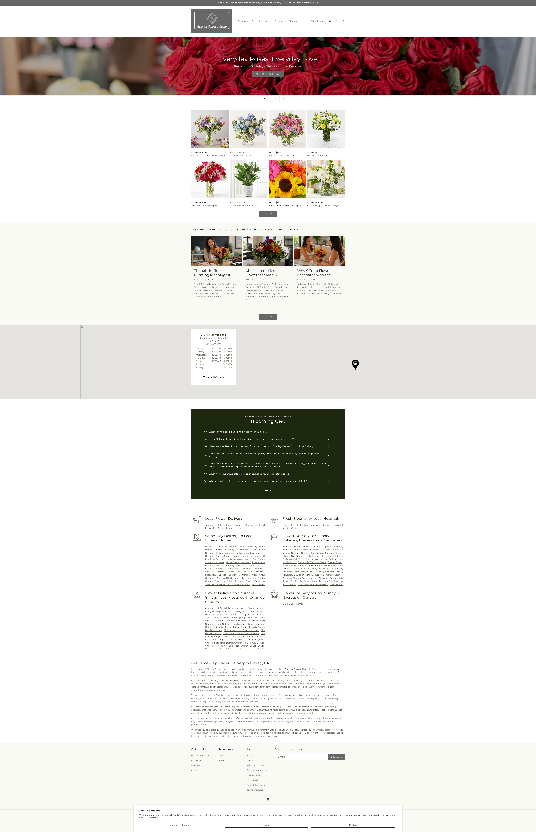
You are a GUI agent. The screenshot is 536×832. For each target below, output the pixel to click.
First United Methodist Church (249, 636)
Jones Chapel (257, 646)
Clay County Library (331, 556)
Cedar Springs (233, 525)
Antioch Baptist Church (251, 608)
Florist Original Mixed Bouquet (285, 205)
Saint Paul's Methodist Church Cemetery (227, 584)
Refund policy (253, 780)
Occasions (196, 760)
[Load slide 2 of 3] (264, 99)
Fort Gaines (219, 528)
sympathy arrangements (262, 686)
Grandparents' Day (200, 755)
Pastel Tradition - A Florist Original (209, 155)
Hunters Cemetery (244, 553)
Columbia (248, 525)
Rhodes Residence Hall (305, 578)
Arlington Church (244, 611)
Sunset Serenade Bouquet (282, 155)
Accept (266, 825)
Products (195, 765)
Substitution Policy (256, 785)
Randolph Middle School (329, 571)
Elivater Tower (335, 562)
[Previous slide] (253, 99)
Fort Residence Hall (312, 565)
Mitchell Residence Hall (303, 568)
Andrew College (291, 546)
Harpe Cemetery (225, 553)
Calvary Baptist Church (252, 614)
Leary (229, 528)
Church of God (213, 624)
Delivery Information (257, 770)
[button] (265, 21)
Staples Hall (297, 581)
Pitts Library (335, 568)
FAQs (249, 755)
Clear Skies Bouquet (240, 155)
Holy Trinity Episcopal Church (231, 646)
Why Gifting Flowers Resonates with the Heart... (315, 273)
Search (222, 755)
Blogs (222, 760)
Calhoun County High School (307, 553)
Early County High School (313, 559)
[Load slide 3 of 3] (269, 99)
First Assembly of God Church (241, 630)
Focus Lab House (292, 565)
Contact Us (252, 760)
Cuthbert (260, 525)
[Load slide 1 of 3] (260, 99)
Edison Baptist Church (245, 627)
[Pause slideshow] (282, 99)
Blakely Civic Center (293, 604)
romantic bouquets (210, 686)
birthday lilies (335, 709)
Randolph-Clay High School (297, 574)
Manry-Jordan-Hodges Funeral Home (235, 556)
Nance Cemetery (237, 571)
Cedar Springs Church (217, 617)
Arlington (210, 525)
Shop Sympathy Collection (268, 78)
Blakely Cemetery (248, 546)
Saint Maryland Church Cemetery (246, 581)
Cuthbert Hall (290, 559)
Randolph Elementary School (298, 571)
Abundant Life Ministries (219, 608)
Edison (208, 528)
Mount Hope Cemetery (238, 562)
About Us (195, 770)
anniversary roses (316, 709)
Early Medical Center (295, 525)
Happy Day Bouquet (317, 155)
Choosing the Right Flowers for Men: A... (263, 273)
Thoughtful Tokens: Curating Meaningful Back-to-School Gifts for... (216, 273)
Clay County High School (305, 556)
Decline (353, 825)
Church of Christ (256, 620)
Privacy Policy (152, 817)
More (268, 490)
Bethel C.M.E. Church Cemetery (221, 546)
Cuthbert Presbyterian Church (238, 624)
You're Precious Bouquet (204, 205)
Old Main (323, 568)
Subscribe (336, 757)
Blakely (220, 525)
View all (268, 213)
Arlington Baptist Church (219, 611)
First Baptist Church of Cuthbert (241, 633)
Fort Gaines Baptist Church (220, 639)
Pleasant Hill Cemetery (228, 578)
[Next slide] (275, 99)
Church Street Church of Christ (230, 620)
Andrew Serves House (295, 549)
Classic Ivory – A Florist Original (324, 205)
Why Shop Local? (255, 765)
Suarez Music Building (316, 581)
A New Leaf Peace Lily (241, 205)
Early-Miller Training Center (312, 562)
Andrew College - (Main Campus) (322, 546)
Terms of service (255, 790)
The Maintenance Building (313, 584)
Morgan (237, 528)
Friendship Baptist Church (228, 642)
